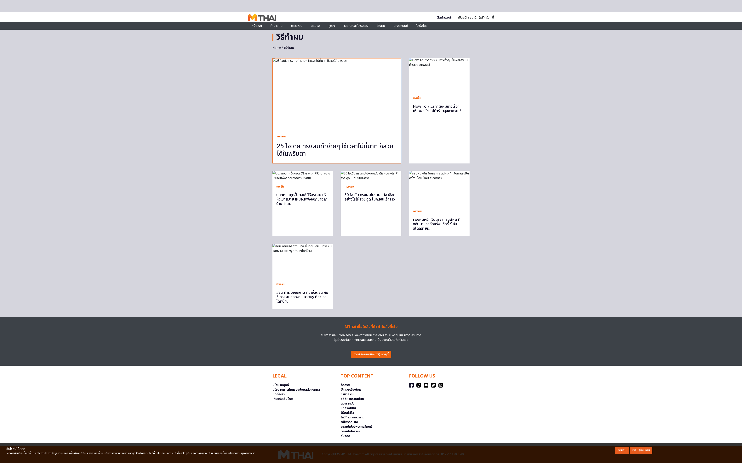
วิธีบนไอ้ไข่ (347, 413)
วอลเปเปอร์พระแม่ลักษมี (356, 426)
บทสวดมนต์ (400, 26)
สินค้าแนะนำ (444, 17)
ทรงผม (281, 136)
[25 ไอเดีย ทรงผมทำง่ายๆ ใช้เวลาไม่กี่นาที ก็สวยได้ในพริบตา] (337, 94)
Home (276, 48)
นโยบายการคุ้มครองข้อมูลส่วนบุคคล (296, 389)
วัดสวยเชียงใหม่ (351, 389)
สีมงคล (345, 436)
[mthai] (262, 17)
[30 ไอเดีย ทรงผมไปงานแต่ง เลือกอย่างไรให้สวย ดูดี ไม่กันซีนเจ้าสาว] (371, 175)
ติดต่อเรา (278, 394)
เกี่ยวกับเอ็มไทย (282, 399)
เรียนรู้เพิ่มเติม (641, 450)
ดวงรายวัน (348, 403)
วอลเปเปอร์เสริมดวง (356, 26)
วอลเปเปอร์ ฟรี (350, 431)
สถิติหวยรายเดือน (352, 399)
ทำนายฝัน (276, 26)
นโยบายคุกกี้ (280, 385)
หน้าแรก (257, 26)
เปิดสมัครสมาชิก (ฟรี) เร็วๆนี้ (371, 354)
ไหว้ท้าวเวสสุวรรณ (352, 417)
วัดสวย (381, 26)
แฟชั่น (417, 98)
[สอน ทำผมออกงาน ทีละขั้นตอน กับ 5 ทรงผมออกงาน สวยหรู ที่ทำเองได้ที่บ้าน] (302, 261)
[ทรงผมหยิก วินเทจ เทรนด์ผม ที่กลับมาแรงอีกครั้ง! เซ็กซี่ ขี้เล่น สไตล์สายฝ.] (439, 188)
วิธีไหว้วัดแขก (349, 422)
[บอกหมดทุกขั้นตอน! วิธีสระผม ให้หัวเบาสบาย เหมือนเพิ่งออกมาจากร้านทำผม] (302, 175)
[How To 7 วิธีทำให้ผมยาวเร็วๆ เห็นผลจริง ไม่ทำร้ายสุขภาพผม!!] (439, 75)
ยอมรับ (622, 450)
